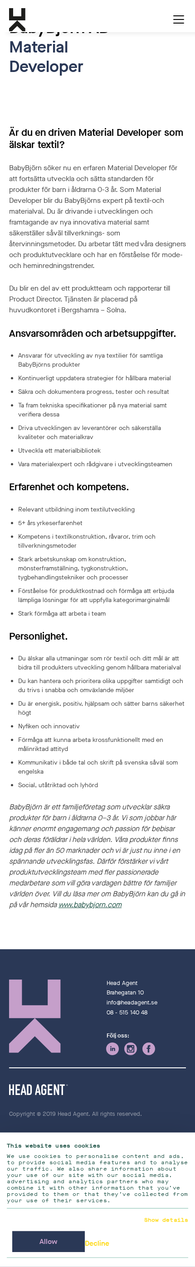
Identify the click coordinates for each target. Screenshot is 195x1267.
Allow (48, 1241)
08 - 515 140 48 (127, 1012)
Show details (166, 1220)
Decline (97, 1243)
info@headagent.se (132, 1002)
